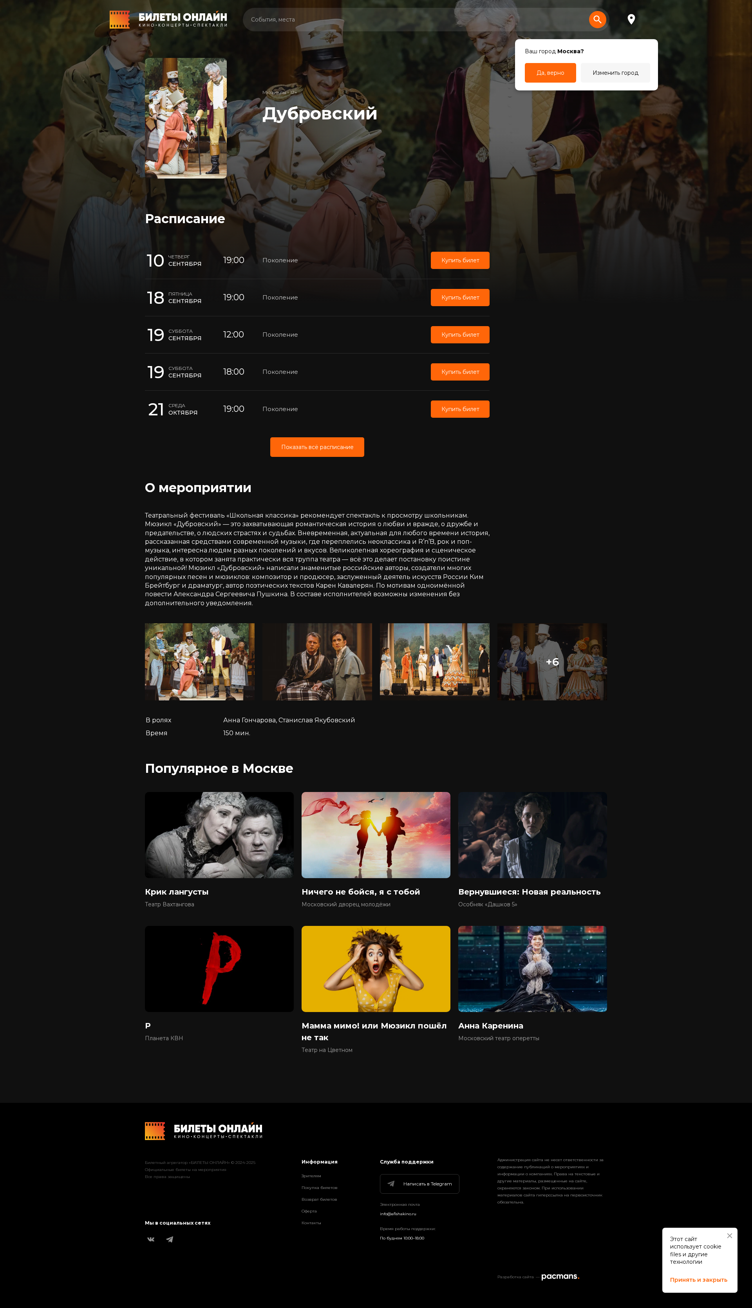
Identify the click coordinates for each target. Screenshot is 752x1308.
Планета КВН (164, 1038)
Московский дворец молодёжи (346, 904)
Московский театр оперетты (498, 1038)
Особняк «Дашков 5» (487, 904)
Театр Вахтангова (169, 904)
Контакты (311, 1222)
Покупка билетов (320, 1187)
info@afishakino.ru (398, 1213)
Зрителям (311, 1175)
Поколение (280, 260)
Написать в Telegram (427, 1184)
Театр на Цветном (327, 1050)
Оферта (309, 1211)
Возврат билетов (319, 1199)
